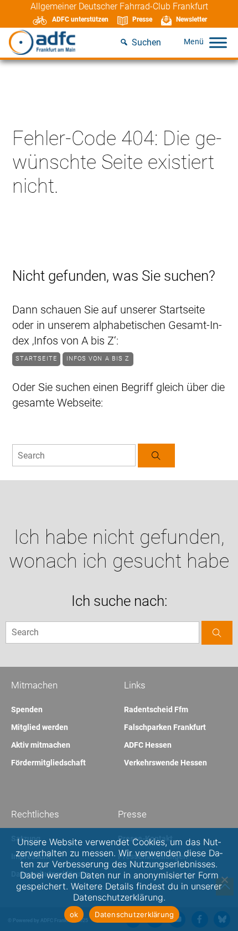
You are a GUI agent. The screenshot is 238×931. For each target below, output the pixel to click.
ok (74, 914)
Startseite (36, 358)
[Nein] (224, 879)
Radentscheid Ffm (156, 709)
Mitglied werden (39, 727)
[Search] (156, 455)
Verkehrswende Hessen (165, 762)
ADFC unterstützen (80, 19)
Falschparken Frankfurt (165, 727)
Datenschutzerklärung (134, 914)
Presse (142, 19)
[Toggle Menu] (218, 42)
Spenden (27, 709)
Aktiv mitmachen (40, 744)
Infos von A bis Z (98, 358)
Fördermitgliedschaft (48, 762)
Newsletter (191, 19)
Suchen (146, 42)
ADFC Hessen (148, 744)
